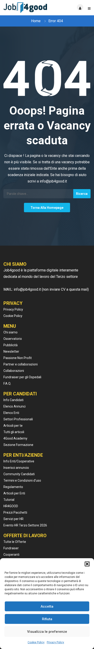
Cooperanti (11, 554)
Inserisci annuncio (16, 467)
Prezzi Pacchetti (15, 512)
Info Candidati (13, 400)
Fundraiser (11, 548)
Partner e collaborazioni (20, 364)
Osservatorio (12, 339)
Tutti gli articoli (13, 432)
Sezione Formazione (18, 445)
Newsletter (11, 351)
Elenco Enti (11, 413)
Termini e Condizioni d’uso (22, 480)
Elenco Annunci (14, 406)
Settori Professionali (18, 419)
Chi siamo (10, 332)
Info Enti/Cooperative (18, 461)
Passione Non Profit (17, 358)
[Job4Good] (25, 7)
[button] (87, 564)
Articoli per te (13, 425)
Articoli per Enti (14, 493)
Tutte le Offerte (14, 542)
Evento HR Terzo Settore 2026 (25, 525)
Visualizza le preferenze (47, 632)
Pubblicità (10, 345)
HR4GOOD (10, 506)
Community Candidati (19, 474)
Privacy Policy (55, 642)
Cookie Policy (36, 642)
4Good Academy (15, 438)
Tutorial (8, 500)
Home (36, 21)
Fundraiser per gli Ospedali (22, 377)
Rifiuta (47, 619)
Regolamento (13, 487)
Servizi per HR (13, 519)
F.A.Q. (7, 383)
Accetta (47, 606)
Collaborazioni (13, 371)
